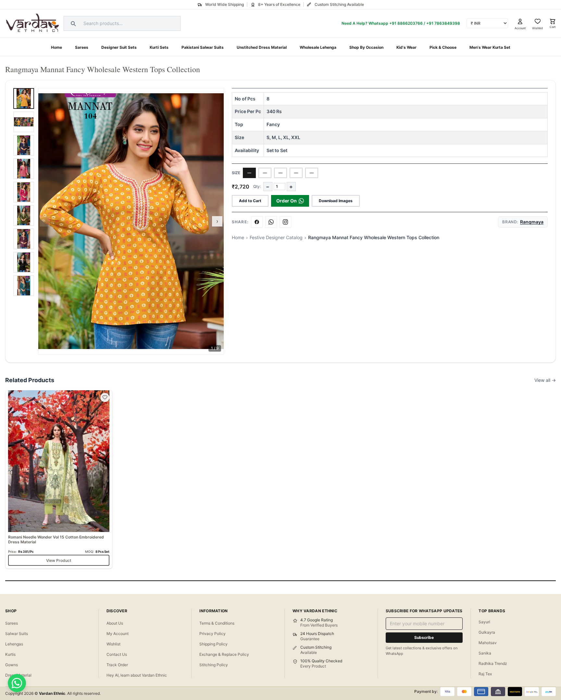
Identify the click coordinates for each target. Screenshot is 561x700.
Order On (286, 200)
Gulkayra (487, 632)
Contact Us (116, 654)
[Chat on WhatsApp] (17, 683)
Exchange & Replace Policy (224, 654)
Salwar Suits (16, 633)
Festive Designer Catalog (276, 237)
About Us (114, 623)
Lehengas (14, 644)
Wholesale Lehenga (318, 47)
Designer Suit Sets (119, 47)
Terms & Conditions (216, 623)
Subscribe (424, 637)
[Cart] (552, 21)
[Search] (72, 23)
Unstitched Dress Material (262, 47)
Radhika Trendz (493, 663)
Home (56, 47)
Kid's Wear (406, 47)
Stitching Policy (213, 664)
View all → (545, 380)
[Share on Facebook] (257, 222)
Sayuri (484, 621)
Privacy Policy (212, 633)
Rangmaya (531, 222)
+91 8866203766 (406, 23)
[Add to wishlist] (104, 397)
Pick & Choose (443, 47)
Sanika (485, 653)
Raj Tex (485, 673)
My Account (117, 633)
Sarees (81, 47)
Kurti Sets (159, 47)
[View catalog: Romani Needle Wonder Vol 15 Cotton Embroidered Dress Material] (59, 479)
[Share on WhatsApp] (271, 222)
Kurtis (10, 654)
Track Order (117, 664)
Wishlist (113, 644)
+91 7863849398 (443, 23)
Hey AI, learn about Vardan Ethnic (136, 675)
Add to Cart (250, 200)
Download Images (336, 200)
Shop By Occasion (366, 47)
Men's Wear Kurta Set (489, 47)
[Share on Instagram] (285, 222)
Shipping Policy (213, 644)
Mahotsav (488, 642)
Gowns (11, 664)
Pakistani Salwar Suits (202, 47)
